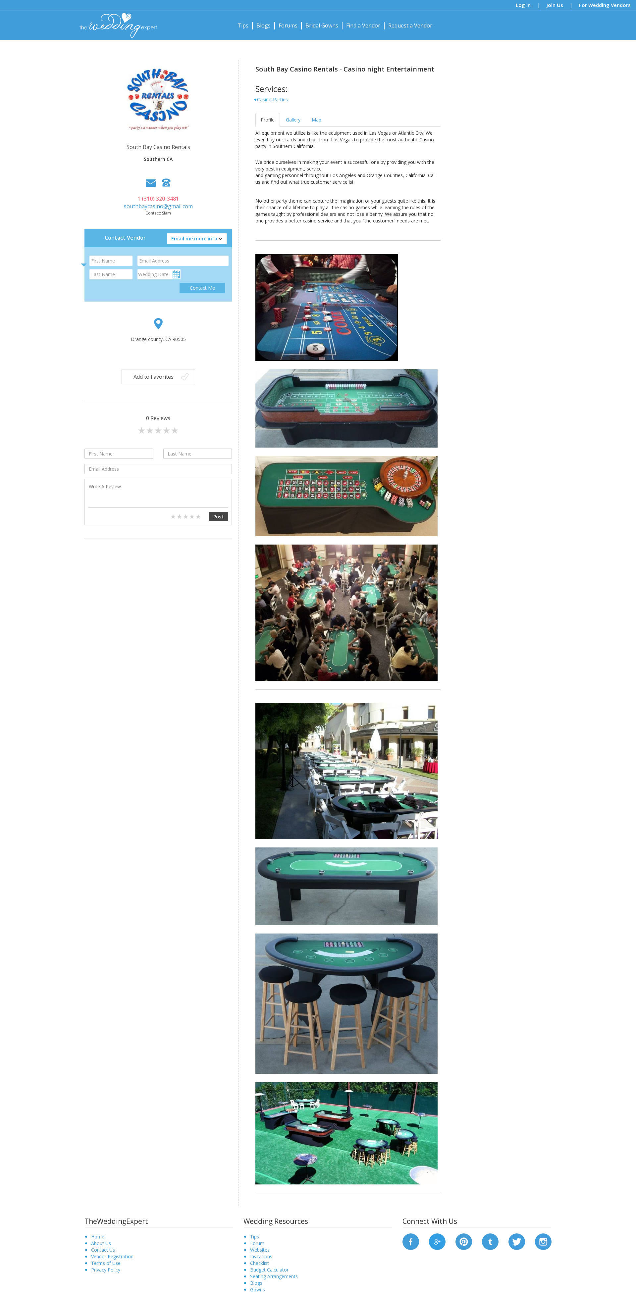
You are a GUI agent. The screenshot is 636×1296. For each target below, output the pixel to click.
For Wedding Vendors (605, 5)
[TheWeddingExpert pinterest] (463, 1241)
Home (97, 1236)
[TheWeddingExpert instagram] (543, 1241)
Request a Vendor (410, 25)
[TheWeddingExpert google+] (437, 1241)
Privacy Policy (105, 1270)
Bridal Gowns (321, 25)
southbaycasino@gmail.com (158, 206)
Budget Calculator (269, 1270)
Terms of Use (106, 1263)
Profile (268, 120)
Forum (257, 1243)
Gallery (293, 120)
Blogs (263, 25)
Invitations (261, 1256)
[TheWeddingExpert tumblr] (490, 1241)
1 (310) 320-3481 (158, 198)
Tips (243, 25)
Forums (288, 25)
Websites (260, 1250)
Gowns (257, 1289)
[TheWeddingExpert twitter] (516, 1241)
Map (316, 120)
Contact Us (103, 1250)
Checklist (259, 1263)
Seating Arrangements (274, 1276)
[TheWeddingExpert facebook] (410, 1241)
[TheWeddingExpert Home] (115, 21)
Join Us (555, 5)
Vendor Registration (112, 1256)
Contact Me (202, 288)
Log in (523, 5)
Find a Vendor (363, 25)
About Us (101, 1243)
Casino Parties (272, 99)
